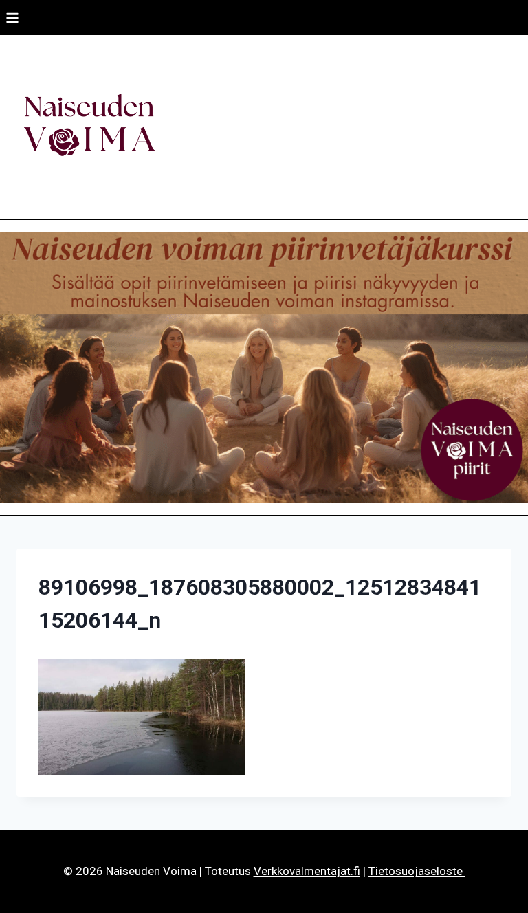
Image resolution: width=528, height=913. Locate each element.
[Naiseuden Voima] (89, 127)
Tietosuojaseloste (416, 871)
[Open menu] (12, 17)
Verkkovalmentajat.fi (307, 871)
